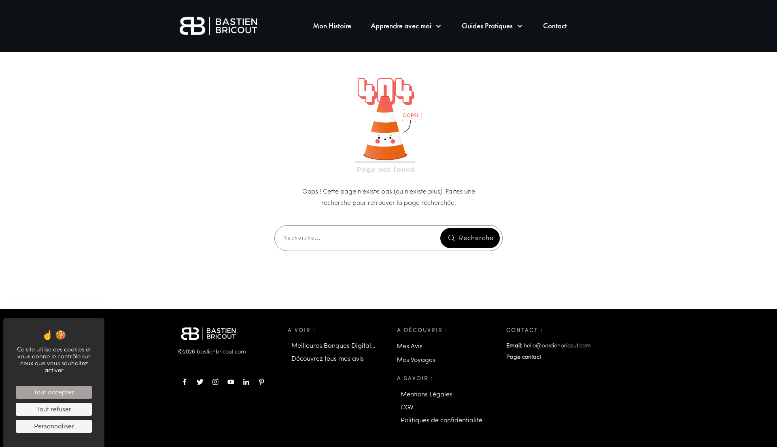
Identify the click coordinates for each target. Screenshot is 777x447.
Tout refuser (53, 409)
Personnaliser (54, 426)
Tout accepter (54, 392)
